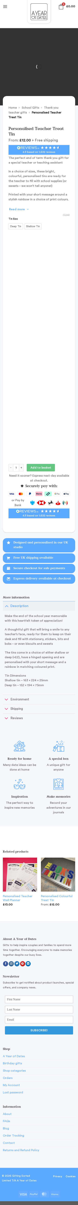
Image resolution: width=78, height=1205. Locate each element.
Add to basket (40, 467)
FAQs (6, 1121)
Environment (19, 699)
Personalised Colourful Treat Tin (57, 898)
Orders (7, 1078)
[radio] (16, 226)
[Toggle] (6, 606)
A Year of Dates (14, 1056)
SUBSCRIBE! (39, 1030)
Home (13, 107)
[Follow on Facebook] (5, 963)
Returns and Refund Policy (21, 1150)
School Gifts (30, 107)
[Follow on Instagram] (11, 963)
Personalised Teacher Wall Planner (17, 898)
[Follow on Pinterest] (22, 963)
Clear (66, 215)
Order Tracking (13, 1135)
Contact (9, 1142)
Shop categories (14, 1070)
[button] (5, 6)
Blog (6, 1128)
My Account (11, 1085)
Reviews (16, 718)
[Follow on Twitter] (17, 963)
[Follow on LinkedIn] (28, 963)
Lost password (13, 1092)
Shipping (16, 708)
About (7, 1114)
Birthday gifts (12, 1063)
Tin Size (13, 219)
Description (19, 606)
